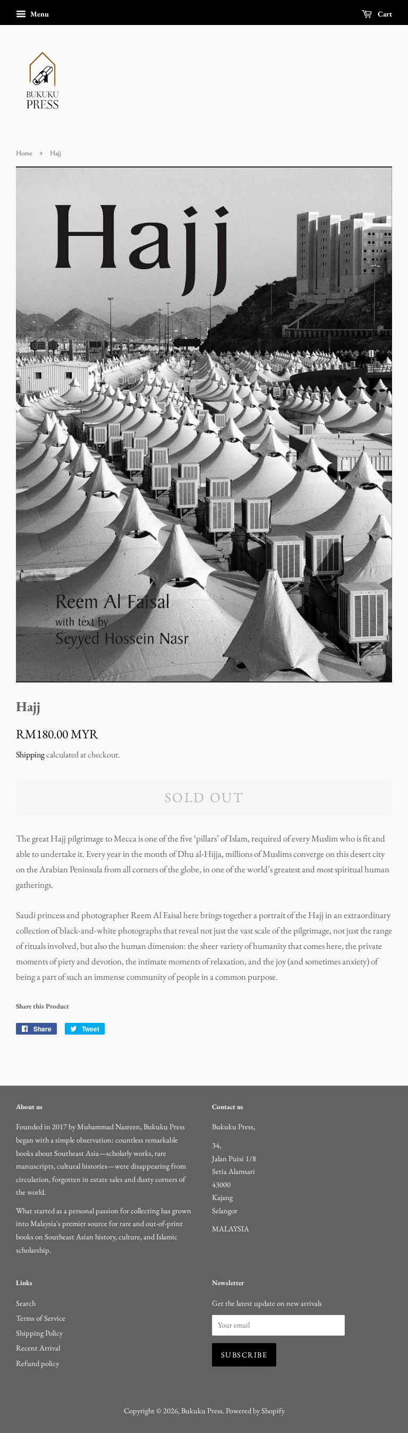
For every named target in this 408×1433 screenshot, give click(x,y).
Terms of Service (40, 1318)
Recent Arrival (38, 1348)
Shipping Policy (39, 1333)
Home (24, 152)
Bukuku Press (202, 1410)
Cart (384, 14)
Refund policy (37, 1363)
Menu (39, 14)
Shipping (30, 754)
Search (26, 1303)
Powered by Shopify (255, 1410)
